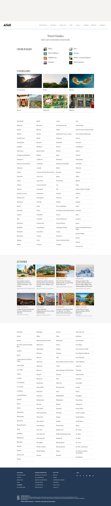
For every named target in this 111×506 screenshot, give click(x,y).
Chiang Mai (40, 198)
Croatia (39, 236)
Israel (77, 206)
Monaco (39, 357)
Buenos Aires (41, 151)
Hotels (78, 25)
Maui (18, 429)
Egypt (58, 176)
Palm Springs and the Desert (65, 370)
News (71, 25)
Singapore (79, 404)
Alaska (19, 129)
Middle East (52, 57)
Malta (18, 408)
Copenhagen (40, 227)
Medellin (19, 433)
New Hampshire (42, 413)
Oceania (51, 62)
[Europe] (70, 53)
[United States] (29, 81)
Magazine (102, 25)
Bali (18, 219)
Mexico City (20, 455)
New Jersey (40, 417)
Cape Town (40, 181)
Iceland (78, 172)
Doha (57, 155)
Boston (39, 134)
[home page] (7, 25)
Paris (57, 379)
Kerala (19, 340)
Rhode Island (60, 442)
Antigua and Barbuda (23, 155)
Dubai (58, 168)
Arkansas (20, 168)
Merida (19, 446)
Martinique (20, 416)
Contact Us (55, 487)
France (58, 215)
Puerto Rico (59, 425)
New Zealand (41, 438)
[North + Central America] (70, 58)
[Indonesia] (55, 101)
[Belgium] (81, 101)
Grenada (78, 142)
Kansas (78, 242)
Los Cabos (20, 387)
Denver (58, 146)
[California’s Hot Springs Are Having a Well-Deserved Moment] (26, 299)
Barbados (20, 232)
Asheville (20, 176)
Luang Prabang (21, 395)
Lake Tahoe (20, 365)
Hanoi (78, 151)
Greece (78, 138)
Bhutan (39, 129)
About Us (55, 475)
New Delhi (40, 408)
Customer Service (39, 484)
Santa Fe (78, 366)
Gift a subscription (39, 477)
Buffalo (39, 155)
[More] (73, 25)
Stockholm (79, 457)
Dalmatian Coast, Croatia (63, 134)
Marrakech (20, 412)
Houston (78, 168)
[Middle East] (45, 58)
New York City (41, 434)
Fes (57, 185)
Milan (38, 336)
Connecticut (40, 223)
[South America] (70, 62)
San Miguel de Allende (82, 353)
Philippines (59, 400)
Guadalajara (79, 146)
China (38, 210)
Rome (58, 451)
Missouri (39, 353)
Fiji (57, 189)
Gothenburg (79, 125)
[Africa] (45, 49)
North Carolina (41, 447)
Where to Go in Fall (61, 278)
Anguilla (19, 146)
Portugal (58, 413)
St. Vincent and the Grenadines (81, 452)
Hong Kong (79, 159)
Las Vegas (20, 370)
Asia (75, 48)
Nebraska (39, 396)
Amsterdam (20, 142)
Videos (18, 482)
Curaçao (39, 244)
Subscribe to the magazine (41, 475)
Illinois (78, 181)
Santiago (78, 370)
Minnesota (40, 345)
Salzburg (78, 336)
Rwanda (58, 455)
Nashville (39, 391)
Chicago (39, 202)
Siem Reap (79, 400)
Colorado (39, 219)
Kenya (19, 336)
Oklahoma (59, 340)
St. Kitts (78, 438)
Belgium (71, 110)
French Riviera (60, 223)
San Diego (79, 345)
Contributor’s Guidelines (58, 479)
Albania (71, 90)
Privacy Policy (56, 484)
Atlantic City (21, 198)
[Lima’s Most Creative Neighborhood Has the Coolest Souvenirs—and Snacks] (26, 271)
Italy (77, 215)
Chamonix (40, 189)
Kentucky (20, 332)
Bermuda (39, 125)
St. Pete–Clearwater (82, 447)
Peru (57, 391)
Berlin (38, 121)
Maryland (20, 421)
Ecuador (58, 172)
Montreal (39, 366)
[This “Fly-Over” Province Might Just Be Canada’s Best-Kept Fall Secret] (65, 271)
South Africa (79, 408)
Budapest (39, 146)
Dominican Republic (62, 164)
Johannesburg (80, 233)
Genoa (58, 232)
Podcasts (93, 25)
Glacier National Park (62, 240)
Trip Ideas (53, 25)
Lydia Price (88, 288)
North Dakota (41, 451)
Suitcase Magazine (21, 487)
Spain (77, 425)
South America (79, 62)
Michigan (39, 332)
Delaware (59, 138)
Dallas (58, 129)
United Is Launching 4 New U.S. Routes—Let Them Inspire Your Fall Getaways (64, 311)
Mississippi (40, 349)
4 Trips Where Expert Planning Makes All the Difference (83, 311)
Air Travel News (60, 306)
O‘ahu (58, 366)
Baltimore (20, 223)
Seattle (78, 387)
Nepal (19, 110)
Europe (76, 53)
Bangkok (19, 227)
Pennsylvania (60, 387)
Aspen (19, 181)
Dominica (59, 159)
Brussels (39, 142)
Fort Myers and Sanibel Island (65, 210)
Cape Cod (39, 176)
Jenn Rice (48, 315)
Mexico (19, 450)
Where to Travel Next (22, 306)
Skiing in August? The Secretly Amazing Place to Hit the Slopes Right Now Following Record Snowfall (84, 283)
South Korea (79, 421)
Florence (59, 198)
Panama (58, 374)
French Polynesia (61, 219)
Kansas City (79, 246)
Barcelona (20, 236)
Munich (39, 374)
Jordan (78, 238)
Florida (58, 202)
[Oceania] (45, 62)
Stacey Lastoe (69, 286)
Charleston (40, 193)
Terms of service (39, 487)
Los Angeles (20, 382)
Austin (19, 206)
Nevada (39, 404)
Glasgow (58, 244)
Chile (38, 206)
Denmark (59, 142)
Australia (19, 210)
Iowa (77, 198)
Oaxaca (58, 332)
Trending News (79, 278)
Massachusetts (21, 425)
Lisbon (19, 374)
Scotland (78, 379)
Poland (58, 404)
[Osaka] (55, 81)
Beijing (19, 240)
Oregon (58, 349)
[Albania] (81, 81)
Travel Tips (63, 25)
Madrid (19, 399)
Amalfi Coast (21, 138)
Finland (58, 193)
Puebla (58, 421)
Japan (77, 223)
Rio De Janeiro (60, 447)
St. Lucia (78, 442)
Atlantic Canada (22, 193)
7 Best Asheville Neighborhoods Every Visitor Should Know (45, 311)
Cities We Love (40, 306)
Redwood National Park (63, 434)
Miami (19, 459)
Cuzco (58, 121)
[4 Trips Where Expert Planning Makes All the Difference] (85, 299)
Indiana (78, 193)
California (40, 159)
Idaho (77, 176)
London (19, 378)
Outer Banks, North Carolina (65, 362)
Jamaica (78, 219)
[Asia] (70, 49)
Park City (59, 383)
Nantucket (40, 383)
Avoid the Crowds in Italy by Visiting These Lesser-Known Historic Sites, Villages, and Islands (45, 283)
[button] (27, 501)
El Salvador (59, 181)
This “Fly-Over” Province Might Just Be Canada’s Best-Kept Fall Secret (64, 282)
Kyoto (19, 355)
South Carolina (80, 413)
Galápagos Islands (61, 227)
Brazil (38, 138)
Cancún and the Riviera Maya (46, 172)
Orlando (58, 353)
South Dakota (80, 417)
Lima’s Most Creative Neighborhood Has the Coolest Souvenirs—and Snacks (24, 283)
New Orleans (40, 425)
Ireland (78, 202)
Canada (39, 168)
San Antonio (79, 340)
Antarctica (20, 151)
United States (21, 90)
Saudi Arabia (80, 374)
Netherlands (40, 400)
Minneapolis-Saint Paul (44, 340)
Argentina (20, 159)
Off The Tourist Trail (42, 278)
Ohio (57, 336)
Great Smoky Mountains (83, 134)
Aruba (19, 172)
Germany (59, 236)
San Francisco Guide (82, 349)
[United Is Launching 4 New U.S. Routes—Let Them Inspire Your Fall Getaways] (65, 299)
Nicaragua (40, 442)
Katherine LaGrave (31, 288)
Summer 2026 (20, 278)
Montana (39, 362)
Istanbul (78, 210)
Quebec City (60, 430)
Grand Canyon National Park (84, 129)
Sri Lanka (79, 430)
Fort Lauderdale (61, 206)
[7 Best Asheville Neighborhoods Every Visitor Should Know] (46, 299)
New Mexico (40, 421)
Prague (58, 417)
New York (39, 430)
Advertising (55, 482)
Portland (58, 408)
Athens (19, 185)
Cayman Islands (41, 185)
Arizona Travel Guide (23, 164)
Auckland (20, 202)
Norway (39, 455)
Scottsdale (79, 383)
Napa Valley (40, 387)
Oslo (57, 357)
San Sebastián (80, 357)
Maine (19, 404)
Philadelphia (60, 396)
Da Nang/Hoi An (61, 125)
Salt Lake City (80, 332)
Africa (50, 48)
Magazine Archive (39, 482)
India (77, 185)
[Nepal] (29, 101)
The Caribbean (53, 53)
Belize (19, 244)
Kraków (19, 351)
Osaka (45, 90)
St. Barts (78, 434)
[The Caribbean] (45, 53)
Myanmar (39, 379)
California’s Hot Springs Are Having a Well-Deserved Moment (25, 311)
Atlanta (19, 189)
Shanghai (79, 396)
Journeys (86, 25)
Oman (58, 345)
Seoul (77, 391)
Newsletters (20, 479)
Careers (55, 477)
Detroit (58, 151)
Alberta (19, 134)
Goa (77, 121)
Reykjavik (59, 438)
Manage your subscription (41, 479)
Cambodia (40, 164)
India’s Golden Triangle (83, 189)
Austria (19, 215)
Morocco (39, 370)
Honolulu (79, 164)
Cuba (38, 240)
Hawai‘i (78, 155)
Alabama (19, 125)
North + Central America (82, 57)
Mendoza (20, 442)
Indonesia (46, 110)
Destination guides (21, 475)
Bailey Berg (68, 315)
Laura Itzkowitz (50, 288)
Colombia (39, 215)
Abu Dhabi (20, 121)
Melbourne (20, 438)
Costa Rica (40, 232)
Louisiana (20, 391)
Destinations (43, 25)
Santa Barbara (80, 362)
